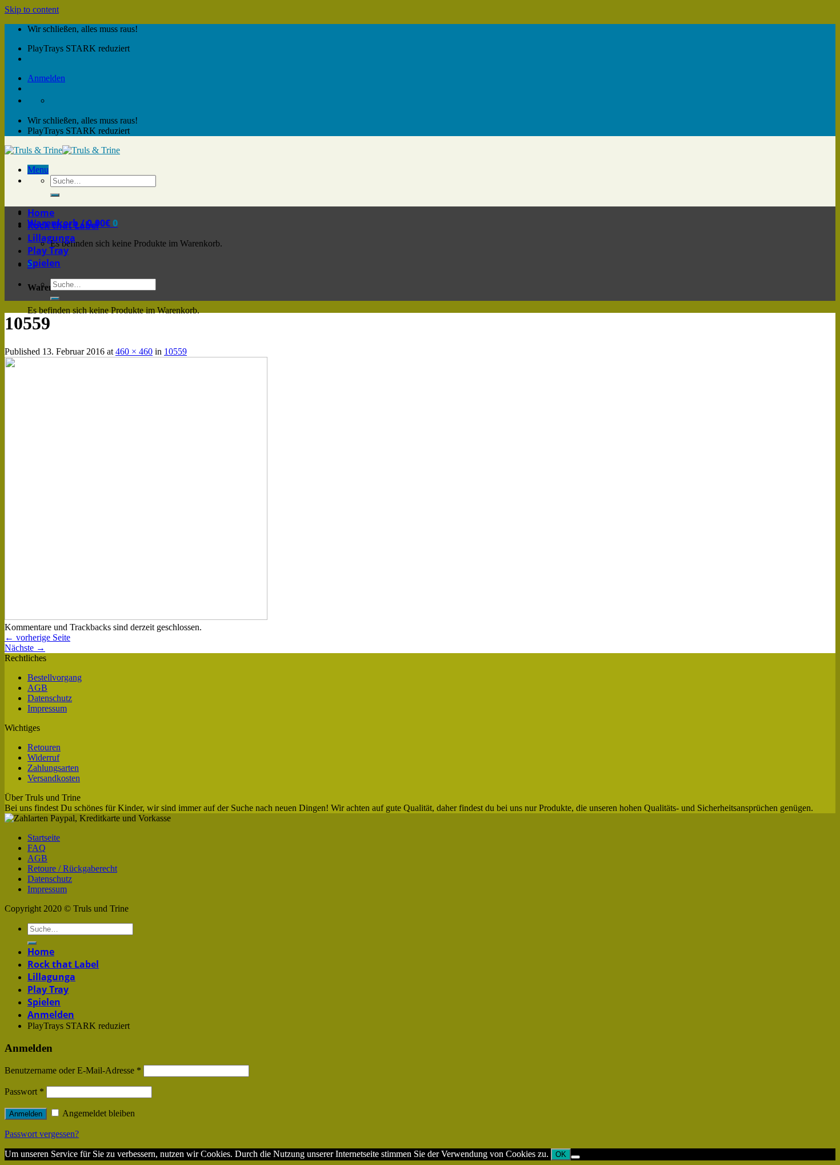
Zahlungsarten (53, 768)
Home (40, 212)
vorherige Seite (37, 637)
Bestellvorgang (54, 677)
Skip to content (32, 9)
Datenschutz (49, 698)
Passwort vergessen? (42, 1134)
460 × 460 (134, 351)
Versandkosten (53, 778)
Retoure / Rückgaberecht (72, 868)
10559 (175, 351)
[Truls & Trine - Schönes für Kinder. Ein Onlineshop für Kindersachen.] (62, 150)
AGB (37, 688)
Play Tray (48, 250)
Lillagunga (51, 238)
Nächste (25, 648)
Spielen (44, 263)
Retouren (44, 747)
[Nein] (575, 1157)
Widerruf (43, 757)
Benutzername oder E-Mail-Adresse (73, 1070)
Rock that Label (63, 225)
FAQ (36, 848)
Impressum (47, 708)
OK (560, 1154)
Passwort (24, 1091)
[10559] (136, 617)
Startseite (43, 837)
